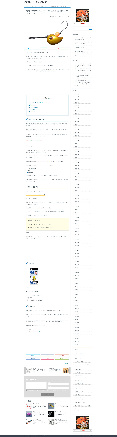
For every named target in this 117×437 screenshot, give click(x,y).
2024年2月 (77, 165)
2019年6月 (77, 319)
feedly (62, 358)
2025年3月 (77, 129)
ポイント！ (34, 105)
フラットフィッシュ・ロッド (80, 377)
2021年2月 (77, 264)
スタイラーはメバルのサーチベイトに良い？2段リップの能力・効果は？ (83, 55)
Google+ (62, 355)
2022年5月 (77, 223)
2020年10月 (77, 275)
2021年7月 (77, 250)
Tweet (33, 355)
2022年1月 (77, 234)
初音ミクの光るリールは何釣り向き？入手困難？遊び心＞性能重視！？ (83, 46)
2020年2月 (77, 297)
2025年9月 (77, 113)
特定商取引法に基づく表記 (39, 435)
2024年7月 (77, 151)
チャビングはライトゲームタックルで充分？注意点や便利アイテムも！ (83, 38)
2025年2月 (77, 132)
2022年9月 (77, 212)
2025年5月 (77, 124)
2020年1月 (77, 300)
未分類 (76, 408)
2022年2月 (77, 231)
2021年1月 (77, 267)
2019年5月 (77, 322)
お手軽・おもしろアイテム (80, 353)
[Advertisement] (47, 84)
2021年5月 (77, 256)
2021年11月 (77, 239)
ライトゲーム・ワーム (79, 391)
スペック (33, 109)
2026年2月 (77, 102)
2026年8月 (77, 94)
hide (49, 98)
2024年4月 (77, 160)
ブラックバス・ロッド (79, 383)
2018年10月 (77, 341)
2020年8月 (77, 281)
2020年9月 (77, 278)
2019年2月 (77, 330)
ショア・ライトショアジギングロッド (82, 364)
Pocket (47, 358)
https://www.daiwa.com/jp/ (33, 331)
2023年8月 (77, 182)
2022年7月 (77, 217)
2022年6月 (77, 220)
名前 (49, 382)
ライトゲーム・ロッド (79, 388)
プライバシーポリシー (29, 435)
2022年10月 (77, 209)
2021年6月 (77, 253)
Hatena (33, 358)
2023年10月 (77, 176)
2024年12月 (77, 138)
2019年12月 (77, 303)
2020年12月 (77, 270)
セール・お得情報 (78, 369)
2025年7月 (77, 118)
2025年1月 (77, 135)
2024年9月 (77, 146)
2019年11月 (77, 305)
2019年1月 (77, 333)
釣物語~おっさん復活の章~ (36, 2)
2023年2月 (77, 198)
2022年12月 (77, 204)
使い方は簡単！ (35, 107)
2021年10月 (77, 242)
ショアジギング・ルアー (79, 361)
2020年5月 (77, 289)
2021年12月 (77, 237)
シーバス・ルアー (78, 366)
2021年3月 (77, 261)
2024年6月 (77, 154)
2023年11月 (77, 173)
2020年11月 (77, 272)
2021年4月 (77, 259)
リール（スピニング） (79, 394)
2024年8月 (77, 149)
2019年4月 (77, 325)
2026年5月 (77, 96)
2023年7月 (77, 184)
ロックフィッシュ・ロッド (80, 402)
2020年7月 (77, 283)
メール (49, 386)
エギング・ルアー (78, 358)
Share (47, 355)
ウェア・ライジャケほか (79, 356)
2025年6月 (77, 121)
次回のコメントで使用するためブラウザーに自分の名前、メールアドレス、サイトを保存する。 (47, 390)
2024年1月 (77, 168)
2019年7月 (77, 316)
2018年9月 (77, 344)
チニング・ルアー (78, 372)
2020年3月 (77, 294)
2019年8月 (77, 314)
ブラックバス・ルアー (79, 380)
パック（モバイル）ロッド (80, 375)
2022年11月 (77, 206)
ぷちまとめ (34, 112)
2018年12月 (77, 336)
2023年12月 (77, 171)
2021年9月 (77, 245)
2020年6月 (77, 286)
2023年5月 (77, 190)
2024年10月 (77, 143)
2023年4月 (77, 193)
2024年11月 (77, 140)
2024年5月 (77, 157)
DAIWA (67, 363)
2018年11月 (77, 338)
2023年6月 (77, 187)
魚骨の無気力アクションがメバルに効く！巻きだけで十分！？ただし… (83, 42)
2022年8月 (77, 215)
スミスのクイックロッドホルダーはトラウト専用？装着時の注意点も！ (83, 50)
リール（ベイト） (78, 397)
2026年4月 (77, 99)
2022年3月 (77, 228)
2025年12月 (77, 107)
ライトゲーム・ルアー (79, 386)
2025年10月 (77, 110)
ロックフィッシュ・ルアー (80, 399)
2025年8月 (77, 116)
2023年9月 (77, 179)
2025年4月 (77, 127)
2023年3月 (77, 195)
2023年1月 (77, 201)
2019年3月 (77, 327)
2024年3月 (77, 162)
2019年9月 (77, 311)
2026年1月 (77, 105)
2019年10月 (77, 308)
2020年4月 (77, 292)
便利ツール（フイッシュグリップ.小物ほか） (83, 405)
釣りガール (77, 410)
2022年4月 (77, 226)
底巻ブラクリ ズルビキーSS (37, 102)
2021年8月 (77, 248)
